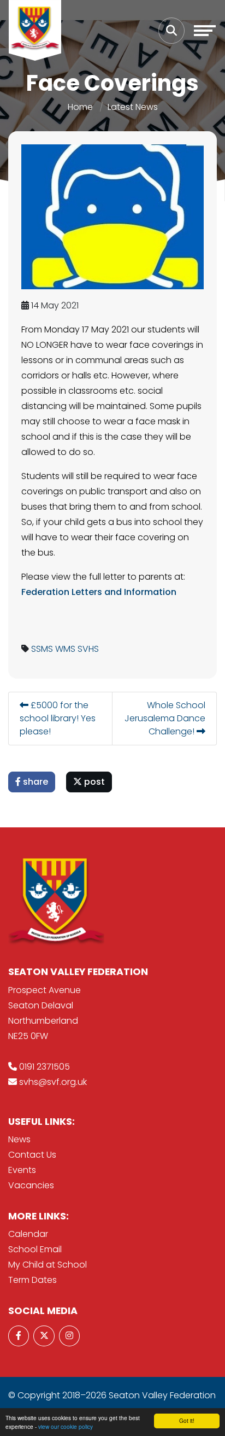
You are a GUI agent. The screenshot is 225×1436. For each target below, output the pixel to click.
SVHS (88, 649)
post (93, 781)
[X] (43, 1336)
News (19, 1139)
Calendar (28, 1234)
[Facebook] (18, 1336)
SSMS (42, 649)
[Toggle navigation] (204, 31)
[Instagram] (69, 1336)
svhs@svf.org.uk (53, 1082)
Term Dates (32, 1280)
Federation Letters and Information (98, 592)
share (34, 781)
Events (22, 1170)
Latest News (133, 107)
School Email (35, 1249)
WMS (65, 649)
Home (80, 107)
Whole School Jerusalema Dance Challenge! (165, 718)
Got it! (186, 1420)
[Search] (171, 30)
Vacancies (31, 1185)
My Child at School (47, 1264)
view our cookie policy (65, 1426)
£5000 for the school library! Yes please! (58, 718)
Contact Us (32, 1154)
